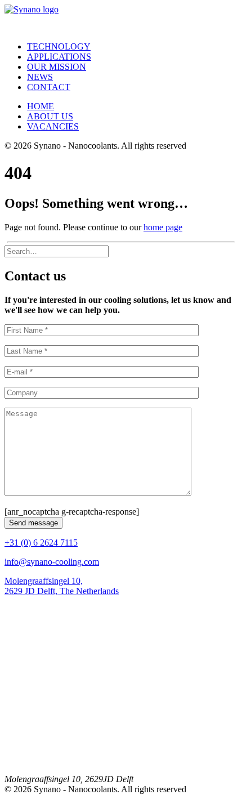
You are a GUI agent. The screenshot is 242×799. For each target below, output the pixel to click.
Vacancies (53, 126)
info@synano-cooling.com (52, 561)
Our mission (56, 67)
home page (163, 227)
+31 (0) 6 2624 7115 (41, 542)
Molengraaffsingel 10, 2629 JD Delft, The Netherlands (62, 586)
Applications (59, 56)
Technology (59, 46)
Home (40, 106)
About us (50, 116)
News (40, 77)
